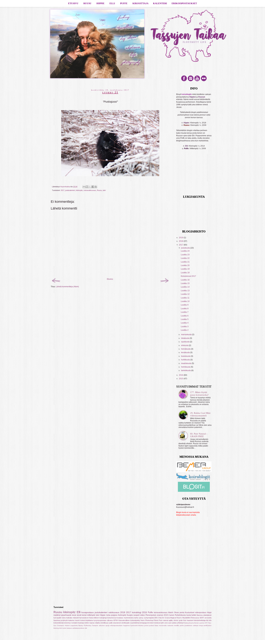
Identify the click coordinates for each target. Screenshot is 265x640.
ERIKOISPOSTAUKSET (184, 3)
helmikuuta (186, 367)
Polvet (156, 620)
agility (171, 620)
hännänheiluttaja (200, 620)
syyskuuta (185, 342)
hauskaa (57, 620)
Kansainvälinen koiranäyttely (129, 620)
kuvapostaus (87, 612)
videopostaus (200, 612)
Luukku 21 (185, 262)
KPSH (115, 620)
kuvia (188, 615)
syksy (141, 618)
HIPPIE (100, 3)
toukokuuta (186, 356)
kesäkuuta (185, 352)
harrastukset (84, 618)
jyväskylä (64, 620)
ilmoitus (141, 625)
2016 (181, 375)
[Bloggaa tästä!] (86, 186)
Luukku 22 (185, 258)
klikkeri (96, 618)
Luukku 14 (185, 287)
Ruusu (99, 190)
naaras (92, 623)
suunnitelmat (135, 623)
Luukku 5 (184, 319)
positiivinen (188, 625)
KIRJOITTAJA (140, 3)
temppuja (143, 623)
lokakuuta (185, 338)
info (210, 620)
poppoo (114, 615)
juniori (146, 625)
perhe (182, 625)
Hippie (103, 615)
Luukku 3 (184, 326)
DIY (206, 623)
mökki (86, 623)
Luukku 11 (185, 298)
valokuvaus (113, 612)
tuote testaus (67, 628)
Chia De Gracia (164, 618)
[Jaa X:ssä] (89, 186)
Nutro (142, 620)
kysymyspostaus (100, 620)
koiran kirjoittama (86, 620)
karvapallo (57, 618)
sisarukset (117, 623)
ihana (91, 618)
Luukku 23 (185, 255)
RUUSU (87, 3)
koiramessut (111, 618)
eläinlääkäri (207, 615)
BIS (156, 618)
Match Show (173, 612)
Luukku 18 (185, 273)
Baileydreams (189, 623)
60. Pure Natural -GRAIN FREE (198, 435)
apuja (107, 625)
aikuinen (102, 625)
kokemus (67, 623)
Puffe (150, 612)
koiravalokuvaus (90, 190)
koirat (84, 615)
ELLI (112, 3)
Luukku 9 (184, 305)
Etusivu (110, 279)
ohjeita (97, 623)
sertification (207, 625)
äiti (86, 628)
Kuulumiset (189, 612)
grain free (182, 620)
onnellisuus (104, 623)
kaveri (77, 620)
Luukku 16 (185, 280)
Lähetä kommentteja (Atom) (67, 287)
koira (63, 618)
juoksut (151, 625)
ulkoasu (110, 620)
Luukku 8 (184, 308)
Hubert (67, 625)
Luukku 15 (185, 283)
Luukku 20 (185, 265)
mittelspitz (91, 615)
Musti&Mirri (186, 618)
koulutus (120, 618)
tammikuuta (186, 370)
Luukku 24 (185, 251)
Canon (171, 615)
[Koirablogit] (193, 480)
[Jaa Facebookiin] (92, 186)
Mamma (200, 615)
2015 (181, 379)
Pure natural (163, 620)
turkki (194, 615)
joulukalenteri (70, 190)
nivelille (176, 625)
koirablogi (136, 612)
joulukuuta (185, 248)
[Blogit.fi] (194, 491)
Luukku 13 (185, 291)
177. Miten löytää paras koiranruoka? (199, 393)
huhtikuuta (185, 360)
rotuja (201, 625)
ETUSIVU (73, 3)
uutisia (174, 623)
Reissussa (195, 618)
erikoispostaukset (116, 625)
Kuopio (130, 615)
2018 (181, 241)
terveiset (150, 623)
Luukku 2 (184, 330)
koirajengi (103, 618)
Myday (80, 625)
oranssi (160, 615)
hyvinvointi (134, 625)
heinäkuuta (186, 349)
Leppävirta (74, 625)
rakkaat (195, 625)
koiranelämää (58, 623)
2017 (62, 190)
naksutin (170, 625)
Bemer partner (199, 623)
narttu (136, 618)
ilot (207, 620)
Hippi (209, 612)
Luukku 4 (184, 323)
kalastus (71, 620)
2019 (181, 238)
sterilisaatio (125, 623)
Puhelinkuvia (180, 615)
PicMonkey (87, 625)
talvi (104, 190)
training (56, 628)
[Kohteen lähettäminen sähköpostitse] (84, 186)
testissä (157, 623)
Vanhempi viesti (153, 282)
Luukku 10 (185, 301)
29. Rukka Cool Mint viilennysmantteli (200, 414)
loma (108, 615)
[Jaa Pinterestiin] (95, 186)
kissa (156, 625)
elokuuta (185, 345)
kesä (74, 615)
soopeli (136, 615)
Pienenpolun (151, 615)
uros (166, 623)
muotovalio (163, 625)
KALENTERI (160, 3)
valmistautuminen (78, 628)
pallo (111, 623)
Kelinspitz (122, 615)
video (142, 615)
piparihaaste (66, 615)
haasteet (190, 620)
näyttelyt (57, 615)
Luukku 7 (184, 312)
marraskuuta (186, 334)
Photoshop (149, 620)
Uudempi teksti (67, 282)
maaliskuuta (186, 363)
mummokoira (128, 618)
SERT (202, 618)
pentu (182, 612)
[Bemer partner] (193, 471)
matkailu (69, 618)
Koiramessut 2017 (188, 276)
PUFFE (123, 3)
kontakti (74, 623)
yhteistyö (180, 623)
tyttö (162, 623)
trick (60, 628)
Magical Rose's (176, 618)
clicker (175, 620)
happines (126, 625)
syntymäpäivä (149, 618)
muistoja (81, 623)
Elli (79, 612)
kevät (79, 615)
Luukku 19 (185, 269)
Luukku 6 (184, 316)
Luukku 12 (185, 294)
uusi (169, 623)
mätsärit (76, 618)
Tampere (95, 625)
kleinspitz (79, 190)
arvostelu (208, 618)
